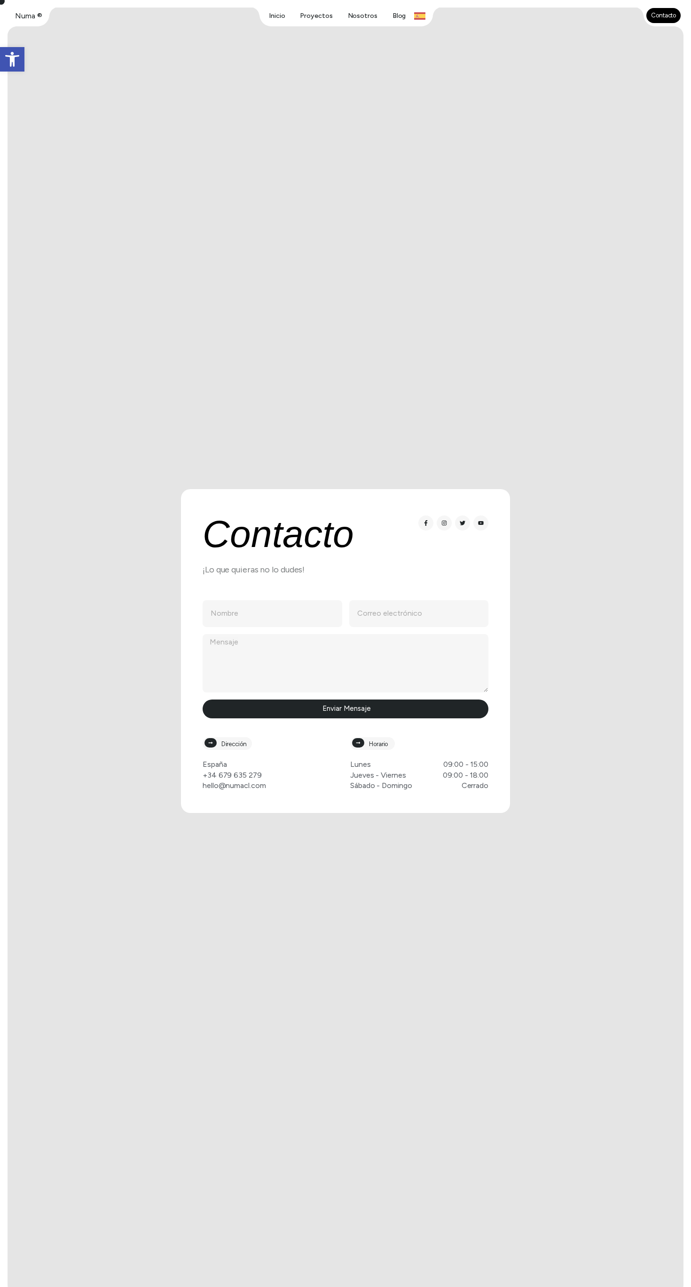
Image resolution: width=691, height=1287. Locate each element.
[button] (12, 59)
